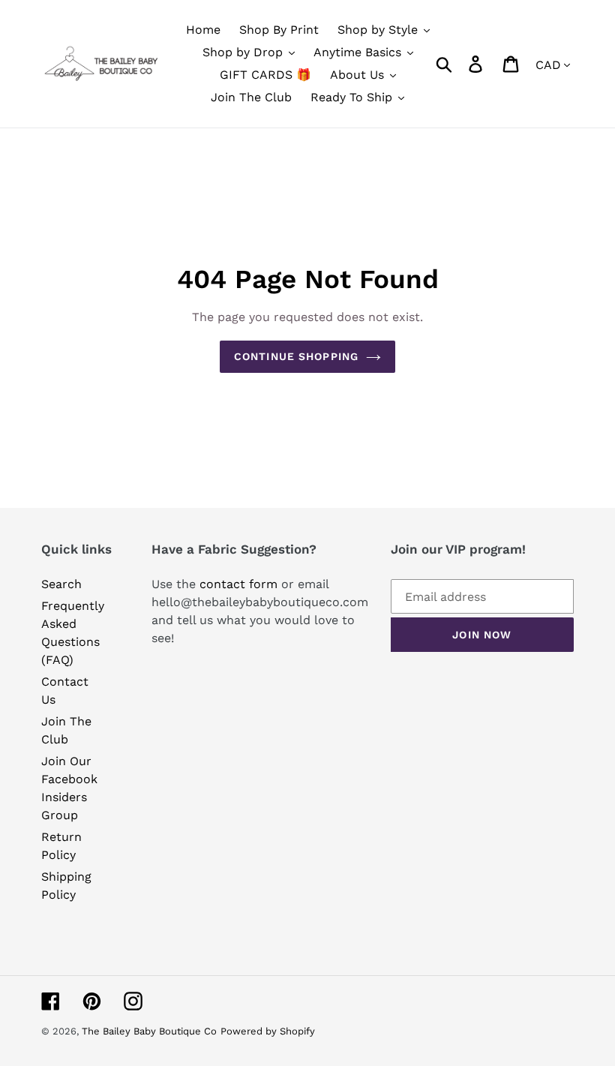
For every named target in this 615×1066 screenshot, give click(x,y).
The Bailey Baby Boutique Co (149, 1031)
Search (61, 584)
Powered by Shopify (267, 1031)
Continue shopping (296, 356)
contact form (239, 584)
